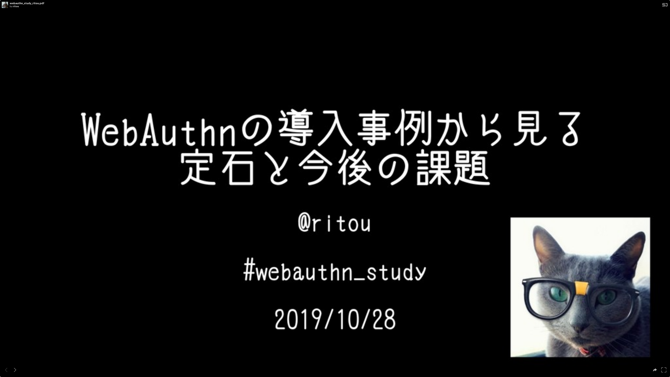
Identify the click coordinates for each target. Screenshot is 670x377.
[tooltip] (655, 370)
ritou (16, 6)
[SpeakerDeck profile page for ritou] (5, 5)
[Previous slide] (6, 370)
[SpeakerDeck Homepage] (665, 5)
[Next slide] (15, 370)
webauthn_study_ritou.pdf (27, 3)
